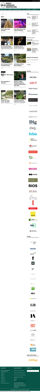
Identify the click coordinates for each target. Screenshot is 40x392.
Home (2, 9)
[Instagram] (33, 1)
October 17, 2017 (17, 49)
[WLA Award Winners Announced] (7, 75)
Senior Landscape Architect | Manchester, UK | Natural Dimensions (35, 24)
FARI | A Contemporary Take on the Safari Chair (35, 43)
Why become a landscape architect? (19, 374)
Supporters (34, 9)
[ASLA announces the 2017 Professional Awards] (7, 58)
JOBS (24, 9)
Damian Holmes (22, 66)
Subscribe (28, 64)
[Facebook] (37, 1)
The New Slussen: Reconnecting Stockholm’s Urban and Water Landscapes (35, 50)
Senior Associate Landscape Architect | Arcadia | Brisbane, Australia (35, 31)
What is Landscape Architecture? (19, 370)
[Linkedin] (35, 1)
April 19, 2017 (4, 84)
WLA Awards (28, 9)
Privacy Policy (3, 380)
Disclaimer (2, 381)
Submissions (3, 377)
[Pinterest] (39, 1)
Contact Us (2, 378)
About (5, 9)
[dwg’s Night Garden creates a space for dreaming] (20, 23)
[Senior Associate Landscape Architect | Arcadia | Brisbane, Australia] (29, 31)
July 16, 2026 (34, 34)
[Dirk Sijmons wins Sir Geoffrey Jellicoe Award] (20, 40)
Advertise (2, 375)
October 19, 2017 (4, 49)
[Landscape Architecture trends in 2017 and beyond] (20, 94)
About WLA (2, 374)
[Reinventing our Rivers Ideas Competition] (20, 58)
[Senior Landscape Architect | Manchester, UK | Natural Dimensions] (29, 24)
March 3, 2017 (17, 87)
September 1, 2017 (5, 66)
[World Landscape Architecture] (8, 8)
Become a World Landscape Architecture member (5, 371)
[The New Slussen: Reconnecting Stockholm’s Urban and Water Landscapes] (29, 49)
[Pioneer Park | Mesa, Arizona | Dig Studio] (7, 94)
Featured (10, 9)
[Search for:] (34, 11)
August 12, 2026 (35, 26)
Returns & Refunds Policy (5, 383)
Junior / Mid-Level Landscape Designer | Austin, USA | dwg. (35, 17)
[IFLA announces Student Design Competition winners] (7, 40)
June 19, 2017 (17, 66)
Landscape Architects (17, 9)
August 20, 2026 (35, 45)
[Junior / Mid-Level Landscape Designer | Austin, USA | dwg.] (29, 17)
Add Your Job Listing (30, 37)
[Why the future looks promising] (7, 23)
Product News (29, 39)
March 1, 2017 (4, 103)
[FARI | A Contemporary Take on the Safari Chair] (29, 43)
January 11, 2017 (17, 103)
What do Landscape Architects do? (19, 372)
